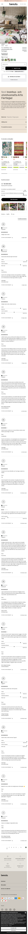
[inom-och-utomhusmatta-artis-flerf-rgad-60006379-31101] (2, 157)
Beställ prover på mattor (15, 76)
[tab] (22, 219)
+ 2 (7, 157)
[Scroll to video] (25, 40)
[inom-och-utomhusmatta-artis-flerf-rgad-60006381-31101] (4, 157)
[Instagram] (10, 909)
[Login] (23, 4)
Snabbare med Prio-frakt (19, 71)
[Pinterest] (2, 909)
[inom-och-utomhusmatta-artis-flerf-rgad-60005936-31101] (18, 157)
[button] (5, 206)
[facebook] (14, 909)
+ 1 (19, 157)
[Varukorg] (25, 4)
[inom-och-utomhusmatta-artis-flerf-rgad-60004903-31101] (14, 157)
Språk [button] (8, 214)
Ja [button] (12, 237)
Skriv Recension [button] (14, 199)
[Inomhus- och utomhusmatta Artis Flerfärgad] (9, 60)
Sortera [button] (3, 214)
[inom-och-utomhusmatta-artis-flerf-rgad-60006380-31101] (6, 157)
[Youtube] (6, 909)
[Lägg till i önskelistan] (3, 68)
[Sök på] (21, 4)
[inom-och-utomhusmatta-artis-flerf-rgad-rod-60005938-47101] (16, 157)
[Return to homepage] (13, 4)
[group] (14, 184)
